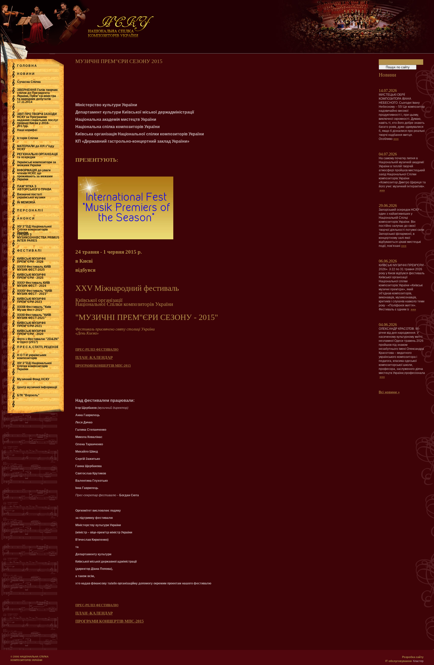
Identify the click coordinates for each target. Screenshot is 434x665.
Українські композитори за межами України (36, 163)
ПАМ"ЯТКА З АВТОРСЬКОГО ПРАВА (34, 188)
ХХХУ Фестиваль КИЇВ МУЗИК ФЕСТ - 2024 (33, 284)
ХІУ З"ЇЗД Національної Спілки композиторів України (34, 229)
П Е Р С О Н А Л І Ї (30, 210)
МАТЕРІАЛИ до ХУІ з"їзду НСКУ (35, 147)
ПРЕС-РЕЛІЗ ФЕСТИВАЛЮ (97, 349)
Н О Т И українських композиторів (31, 356)
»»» (396, 139)
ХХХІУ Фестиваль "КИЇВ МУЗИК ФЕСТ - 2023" (34, 292)
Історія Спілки (27, 138)
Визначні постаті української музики (31, 196)
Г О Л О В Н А (27, 66)
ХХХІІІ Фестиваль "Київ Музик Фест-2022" (34, 308)
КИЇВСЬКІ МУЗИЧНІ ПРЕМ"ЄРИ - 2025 (31, 276)
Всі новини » (389, 392)
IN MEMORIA (26, 202)
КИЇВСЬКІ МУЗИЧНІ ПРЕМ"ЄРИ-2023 (31, 300)
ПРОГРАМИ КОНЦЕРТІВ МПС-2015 (103, 365)
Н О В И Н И (25, 74)
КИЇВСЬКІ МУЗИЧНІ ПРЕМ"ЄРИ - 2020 (31, 332)
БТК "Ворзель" (28, 395)
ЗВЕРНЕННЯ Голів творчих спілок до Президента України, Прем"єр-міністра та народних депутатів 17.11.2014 (37, 96)
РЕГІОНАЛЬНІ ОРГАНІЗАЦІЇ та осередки (37, 155)
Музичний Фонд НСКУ (33, 379)
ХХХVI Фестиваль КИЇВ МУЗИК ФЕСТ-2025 (34, 268)
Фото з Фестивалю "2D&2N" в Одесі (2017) (38, 340)
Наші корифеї (27, 130)
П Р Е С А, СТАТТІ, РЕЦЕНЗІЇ (37, 347)
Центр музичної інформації (37, 387)
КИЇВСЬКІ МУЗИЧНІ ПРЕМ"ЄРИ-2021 (31, 324)
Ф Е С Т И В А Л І (29, 250)
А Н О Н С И (25, 218)
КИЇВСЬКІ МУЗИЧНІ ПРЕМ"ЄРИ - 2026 (31, 260)
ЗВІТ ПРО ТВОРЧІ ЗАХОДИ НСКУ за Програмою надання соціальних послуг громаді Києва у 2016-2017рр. (37, 120)
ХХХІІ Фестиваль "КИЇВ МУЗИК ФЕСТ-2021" (34, 316)
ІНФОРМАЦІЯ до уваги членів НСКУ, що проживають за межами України (34, 175)
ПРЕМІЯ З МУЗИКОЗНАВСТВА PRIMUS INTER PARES (38, 237)
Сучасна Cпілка (29, 82)
